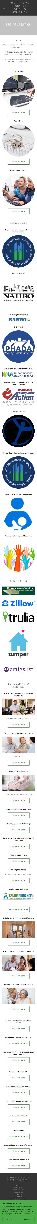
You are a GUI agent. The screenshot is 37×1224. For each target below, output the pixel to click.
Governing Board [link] (18, 1199)
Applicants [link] (18, 1187)
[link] (18, 8)
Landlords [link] (18, 1192)
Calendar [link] (18, 1196)
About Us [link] (18, 1194)
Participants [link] (18, 1190)
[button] (4, 8)
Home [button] (18, 1185)
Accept (27, 1219)
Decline (10, 1219)
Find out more (18, 112)
